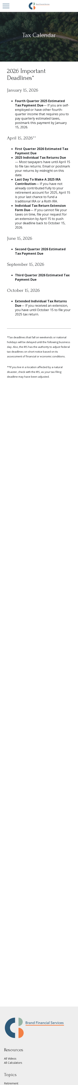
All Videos (10, 1058)
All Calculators (13, 1063)
